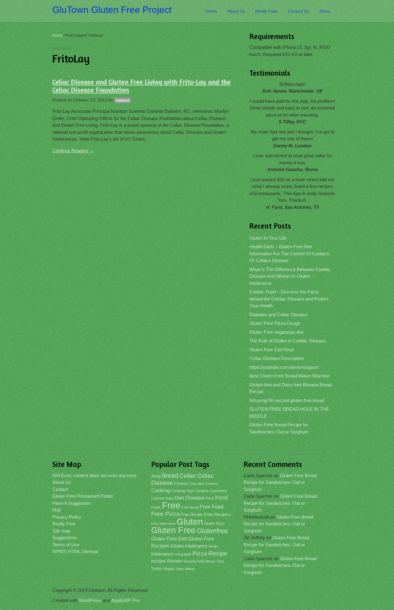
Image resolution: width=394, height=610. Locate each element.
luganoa (123, 100)
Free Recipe (192, 514)
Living (179, 554)
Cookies (212, 483)
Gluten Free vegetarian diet (276, 332)
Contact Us (298, 11)
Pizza (199, 553)
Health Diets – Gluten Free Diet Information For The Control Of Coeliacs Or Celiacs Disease (289, 253)
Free (171, 505)
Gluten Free (173, 530)
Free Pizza (165, 514)
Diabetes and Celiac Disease (278, 314)
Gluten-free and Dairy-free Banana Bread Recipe (290, 388)
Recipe (217, 553)
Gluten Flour (214, 523)
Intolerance (162, 553)
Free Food (211, 507)
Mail (56, 509)
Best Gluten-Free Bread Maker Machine (289, 375)
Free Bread (190, 507)
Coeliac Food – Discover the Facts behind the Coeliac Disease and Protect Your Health (288, 298)
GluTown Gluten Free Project (111, 10)
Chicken (181, 483)
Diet (179, 498)
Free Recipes (217, 514)
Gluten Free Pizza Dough (274, 323)
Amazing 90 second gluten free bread (286, 400)
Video (179, 569)
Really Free (266, 11)
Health (213, 546)
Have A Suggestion (71, 503)
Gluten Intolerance (189, 545)
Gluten (190, 521)
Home (211, 11)
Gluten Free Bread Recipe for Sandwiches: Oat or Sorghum (279, 428)
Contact (60, 489)
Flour (209, 498)
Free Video (159, 523)
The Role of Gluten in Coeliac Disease (287, 340)
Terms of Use (65, 544)
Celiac (187, 475)
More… (327, 11)
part (187, 554)
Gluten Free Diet (169, 538)
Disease (194, 498)
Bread (170, 475)
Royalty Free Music (199, 561)
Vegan (168, 568)
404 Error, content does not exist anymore (94, 475)
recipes (158, 561)
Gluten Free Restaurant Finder (82, 496)
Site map (61, 530)
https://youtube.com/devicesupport (284, 367)
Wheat (190, 569)
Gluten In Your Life (267, 238)
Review (174, 561)
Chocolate (196, 483)
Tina (220, 561)
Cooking (160, 490)
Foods (156, 507)
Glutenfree (212, 531)
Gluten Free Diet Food (271, 349)
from (172, 523)
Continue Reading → (73, 150)
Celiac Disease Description (276, 358)
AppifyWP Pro (125, 600)
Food (221, 497)
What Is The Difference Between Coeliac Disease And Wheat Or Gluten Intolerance (290, 276)
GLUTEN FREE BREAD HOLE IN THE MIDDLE (289, 412)
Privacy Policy (66, 517)
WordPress (90, 600)
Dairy (170, 498)
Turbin (156, 569)
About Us (236, 11)
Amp (156, 476)
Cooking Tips (182, 491)
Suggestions (64, 537)
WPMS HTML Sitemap (75, 551)
